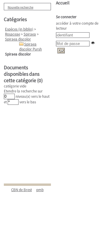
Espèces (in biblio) (19, 29)
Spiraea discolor (18, 39)
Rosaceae (12, 34)
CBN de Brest (21, 189)
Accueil (62, 3)
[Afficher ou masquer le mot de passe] (93, 43)
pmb (40, 189)
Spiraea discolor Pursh (30, 47)
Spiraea (30, 34)
